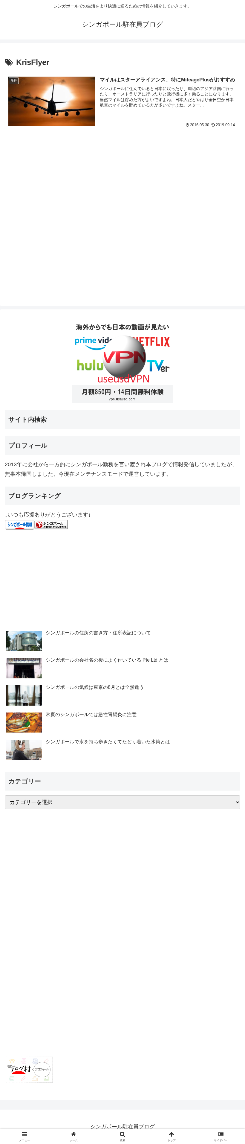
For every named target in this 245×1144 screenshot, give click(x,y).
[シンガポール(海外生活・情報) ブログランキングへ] (51, 524)
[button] (226, 900)
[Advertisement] (122, 218)
